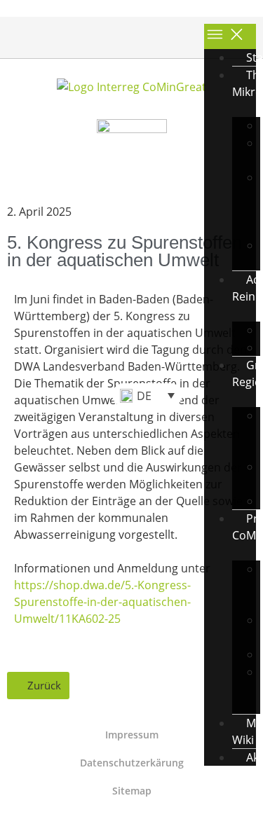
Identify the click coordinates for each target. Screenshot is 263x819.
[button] (18, 394)
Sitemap (131, 790)
